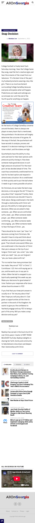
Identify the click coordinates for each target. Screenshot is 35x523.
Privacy (22, 511)
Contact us (15, 511)
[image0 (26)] (17, 123)
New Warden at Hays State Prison (21, 400)
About (8, 511)
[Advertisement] (17, 446)
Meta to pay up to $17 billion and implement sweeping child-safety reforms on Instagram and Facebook (21, 423)
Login (27, 511)
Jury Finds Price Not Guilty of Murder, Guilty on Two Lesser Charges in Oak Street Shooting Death (21, 412)
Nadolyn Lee (13, 38)
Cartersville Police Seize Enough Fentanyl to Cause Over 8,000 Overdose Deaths (21, 393)
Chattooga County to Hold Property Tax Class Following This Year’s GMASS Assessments (21, 384)
